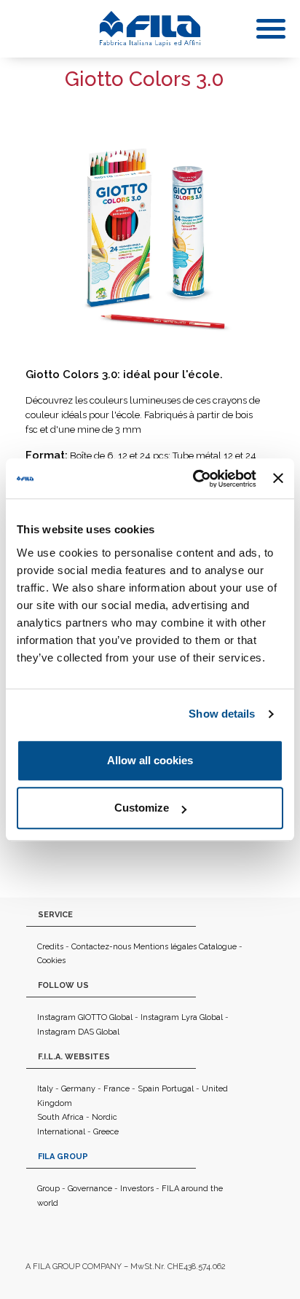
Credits (50, 946)
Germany (78, 1089)
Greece (106, 1132)
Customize (141, 807)
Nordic (104, 1117)
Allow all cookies (150, 760)
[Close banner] (278, 479)
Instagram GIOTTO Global (85, 1017)
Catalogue (218, 946)
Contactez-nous (101, 946)
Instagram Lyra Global (182, 1017)
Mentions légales (165, 946)
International (61, 1132)
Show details (222, 713)
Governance (90, 1188)
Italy (45, 1089)
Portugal (178, 1089)
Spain (148, 1089)
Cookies (51, 960)
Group (48, 1188)
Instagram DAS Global (78, 1032)
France (116, 1089)
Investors (137, 1188)
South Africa (60, 1117)
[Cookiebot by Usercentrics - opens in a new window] (194, 478)
